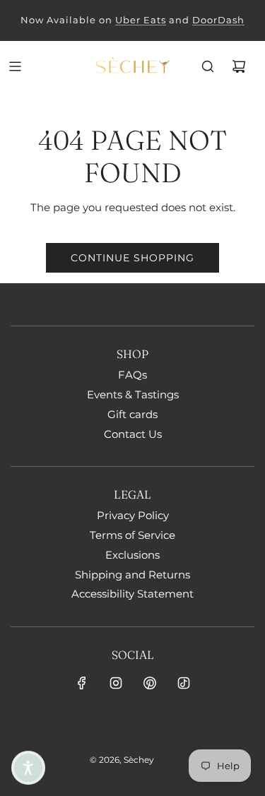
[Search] (207, 66)
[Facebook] (82, 683)
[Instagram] (115, 683)
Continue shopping (132, 257)
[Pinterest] (149, 683)
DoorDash (218, 19)
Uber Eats (140, 19)
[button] (28, 768)
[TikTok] (183, 683)
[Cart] (238, 66)
